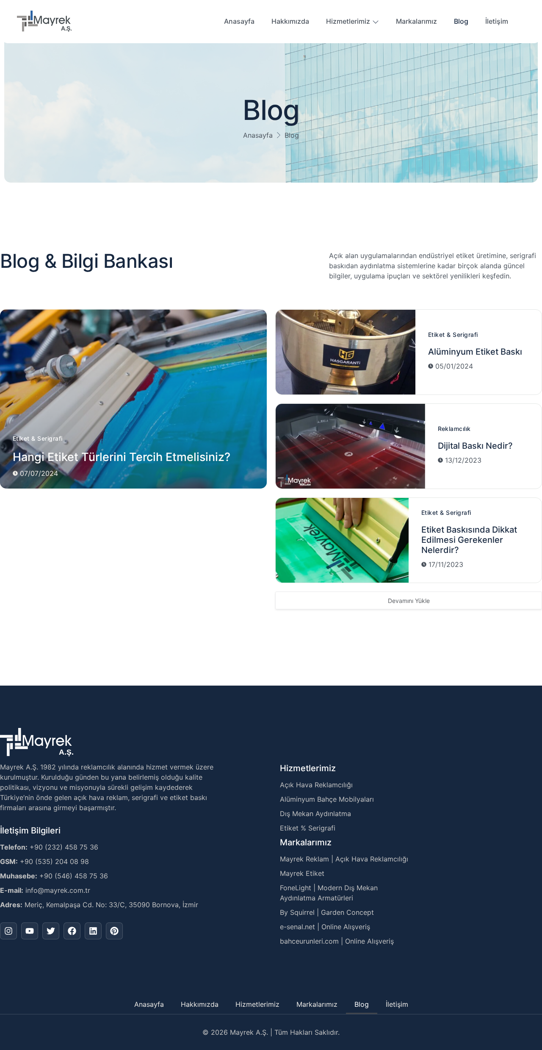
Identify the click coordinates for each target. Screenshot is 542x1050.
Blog (461, 21)
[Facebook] (72, 930)
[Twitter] (50, 930)
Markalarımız (416, 21)
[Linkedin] (93, 930)
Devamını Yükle (409, 600)
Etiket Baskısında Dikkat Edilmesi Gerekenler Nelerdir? (469, 540)
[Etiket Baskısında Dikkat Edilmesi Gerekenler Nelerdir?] (342, 540)
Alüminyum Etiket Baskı (475, 352)
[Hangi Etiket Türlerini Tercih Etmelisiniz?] (133, 399)
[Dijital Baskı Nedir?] (350, 446)
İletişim (496, 21)
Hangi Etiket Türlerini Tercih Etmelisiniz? (121, 457)
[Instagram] (8, 930)
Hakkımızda (290, 21)
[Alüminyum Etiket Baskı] (345, 352)
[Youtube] (29, 930)
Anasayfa (239, 21)
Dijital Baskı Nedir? (475, 446)
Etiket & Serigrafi (38, 438)
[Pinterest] (114, 930)
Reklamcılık (454, 428)
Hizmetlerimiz (348, 21)
